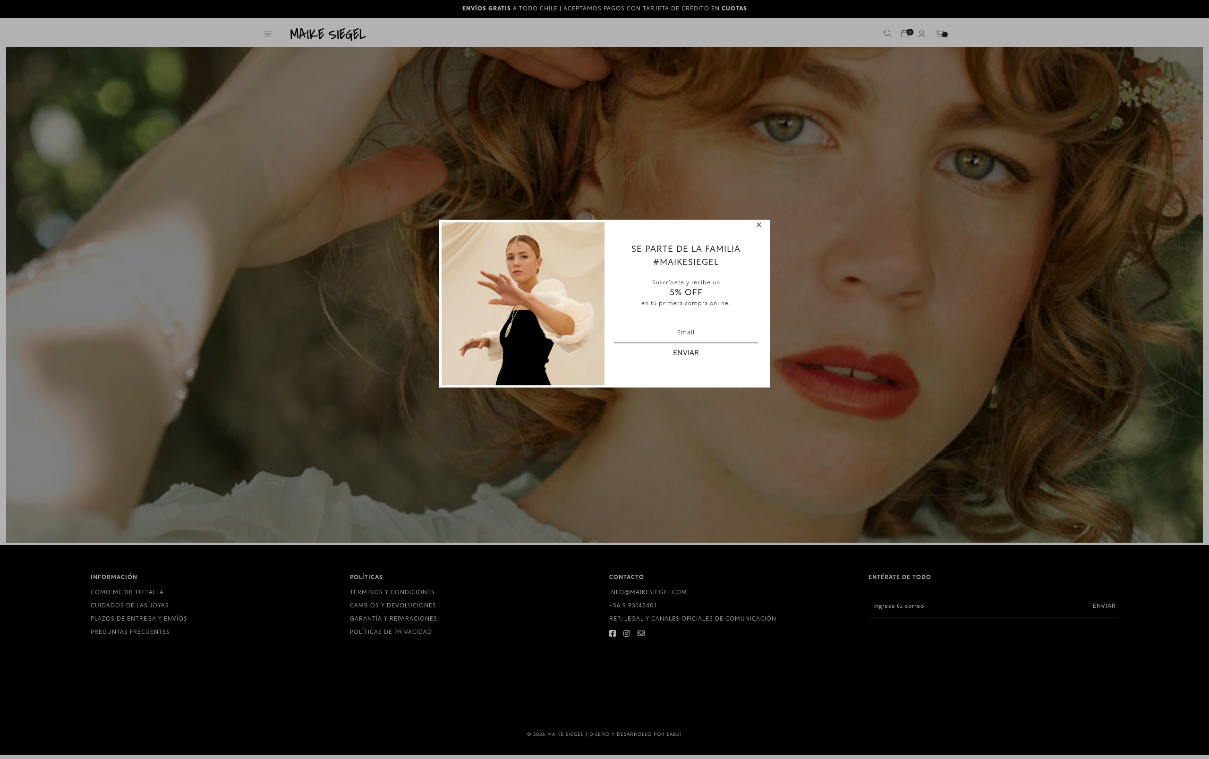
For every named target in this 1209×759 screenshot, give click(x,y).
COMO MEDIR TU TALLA (127, 593)
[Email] (642, 634)
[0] (905, 34)
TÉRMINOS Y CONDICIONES (392, 593)
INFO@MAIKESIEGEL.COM (648, 593)
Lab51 (674, 734)
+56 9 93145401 (633, 606)
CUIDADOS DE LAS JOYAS (130, 606)
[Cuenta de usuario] (922, 35)
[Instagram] (626, 634)
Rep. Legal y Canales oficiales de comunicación (692, 619)
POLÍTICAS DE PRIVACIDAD (391, 632)
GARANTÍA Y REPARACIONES (393, 619)
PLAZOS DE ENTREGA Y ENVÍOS (139, 619)
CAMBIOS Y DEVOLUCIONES (393, 606)
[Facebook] (612, 634)
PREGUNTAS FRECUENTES (130, 632)
